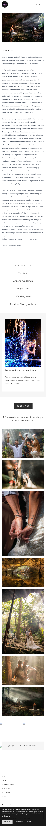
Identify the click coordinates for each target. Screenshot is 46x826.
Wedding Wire (23, 296)
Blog (4, 796)
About (5, 780)
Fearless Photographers (23, 304)
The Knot (23, 273)
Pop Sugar (23, 288)
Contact (6, 788)
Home (4, 776)
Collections (8, 784)
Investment (7, 792)
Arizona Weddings (23, 280)
